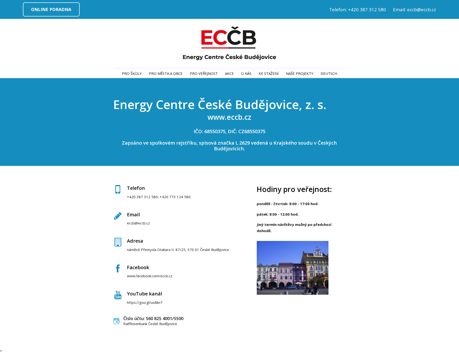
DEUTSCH (329, 73)
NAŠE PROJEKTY (299, 73)
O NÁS (246, 73)
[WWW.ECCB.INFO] (229, 44)
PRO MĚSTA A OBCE (166, 73)
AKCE (229, 73)
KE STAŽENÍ (269, 73)
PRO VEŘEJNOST (204, 73)
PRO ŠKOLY (132, 73)
